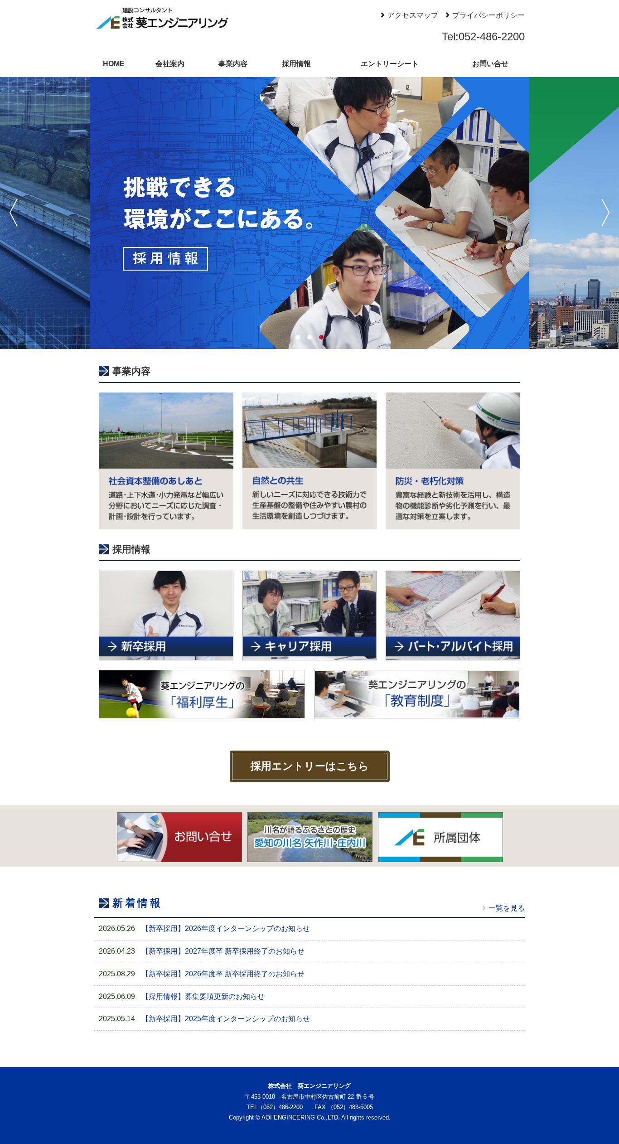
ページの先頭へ (600, 1125)
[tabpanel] (309, 213)
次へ (605, 212)
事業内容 (232, 64)
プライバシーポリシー (488, 15)
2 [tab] (309, 337)
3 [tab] (321, 337)
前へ (13, 212)
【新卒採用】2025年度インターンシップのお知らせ (225, 1019)
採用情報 (296, 64)
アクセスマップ (412, 15)
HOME (114, 64)
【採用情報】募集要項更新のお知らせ (203, 996)
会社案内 (169, 64)
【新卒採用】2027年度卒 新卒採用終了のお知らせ (223, 951)
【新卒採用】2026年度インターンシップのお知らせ (225, 928)
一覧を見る (506, 908)
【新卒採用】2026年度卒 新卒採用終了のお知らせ (223, 974)
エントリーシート (390, 64)
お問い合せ (490, 64)
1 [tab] (297, 337)
